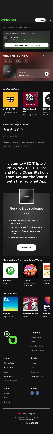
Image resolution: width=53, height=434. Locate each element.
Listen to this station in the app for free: (19, 33)
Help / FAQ (34, 372)
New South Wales (28, 143)
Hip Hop (18, 61)
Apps (32, 367)
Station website (9, 136)
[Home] (4, 27)
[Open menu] (50, 20)
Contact (33, 363)
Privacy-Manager (10, 381)
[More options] (48, 55)
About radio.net (36, 337)
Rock (26, 61)
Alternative (8, 61)
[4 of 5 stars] (15, 129)
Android (7, 402)
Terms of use (9, 363)
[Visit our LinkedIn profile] (32, 393)
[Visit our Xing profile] (37, 393)
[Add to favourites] (42, 56)
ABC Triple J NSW (25, 75)
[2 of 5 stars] (8, 129)
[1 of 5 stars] (4, 129)
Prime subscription (37, 376)
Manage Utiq (9, 376)
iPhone (6, 393)
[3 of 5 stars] (11, 129)
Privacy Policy (9, 367)
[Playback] (47, 74)
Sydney (15, 143)
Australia (41, 143)
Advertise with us (37, 346)
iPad (5, 398)
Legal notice (8, 372)
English (6, 143)
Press (32, 342)
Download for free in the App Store (26, 45)
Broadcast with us (37, 350)
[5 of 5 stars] (18, 129)
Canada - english (28, 414)
